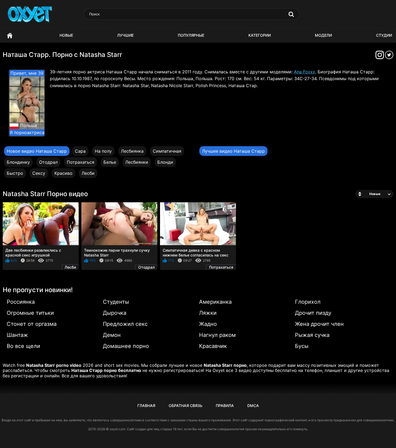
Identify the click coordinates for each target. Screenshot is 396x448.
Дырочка (114, 313)
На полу (103, 151)
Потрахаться (80, 162)
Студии (384, 35)
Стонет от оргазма (32, 324)
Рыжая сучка (312, 335)
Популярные (191, 35)
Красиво (63, 173)
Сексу (38, 173)
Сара (80, 151)
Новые (66, 35)
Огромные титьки (30, 313)
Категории (259, 35)
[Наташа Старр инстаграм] (380, 56)
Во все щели (23, 346)
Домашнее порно (126, 346)
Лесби (88, 173)
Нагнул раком (217, 335)
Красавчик (213, 346)
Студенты (116, 302)
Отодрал (48, 162)
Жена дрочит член (319, 324)
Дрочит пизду (313, 313)
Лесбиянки (136, 162)
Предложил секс (125, 324)
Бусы (301, 346)
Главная (9, 35)
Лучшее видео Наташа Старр (233, 151)
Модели (323, 35)
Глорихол (308, 302)
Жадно (208, 324)
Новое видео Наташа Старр (37, 151)
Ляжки (208, 313)
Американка (215, 302)
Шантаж (17, 335)
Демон (112, 335)
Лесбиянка (132, 151)
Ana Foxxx (304, 71)
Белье (109, 162)
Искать (291, 14)
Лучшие (125, 35)
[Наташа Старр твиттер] (389, 56)
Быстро (15, 173)
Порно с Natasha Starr (87, 55)
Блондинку (18, 162)
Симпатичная (167, 151)
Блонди (165, 162)
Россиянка (21, 302)
